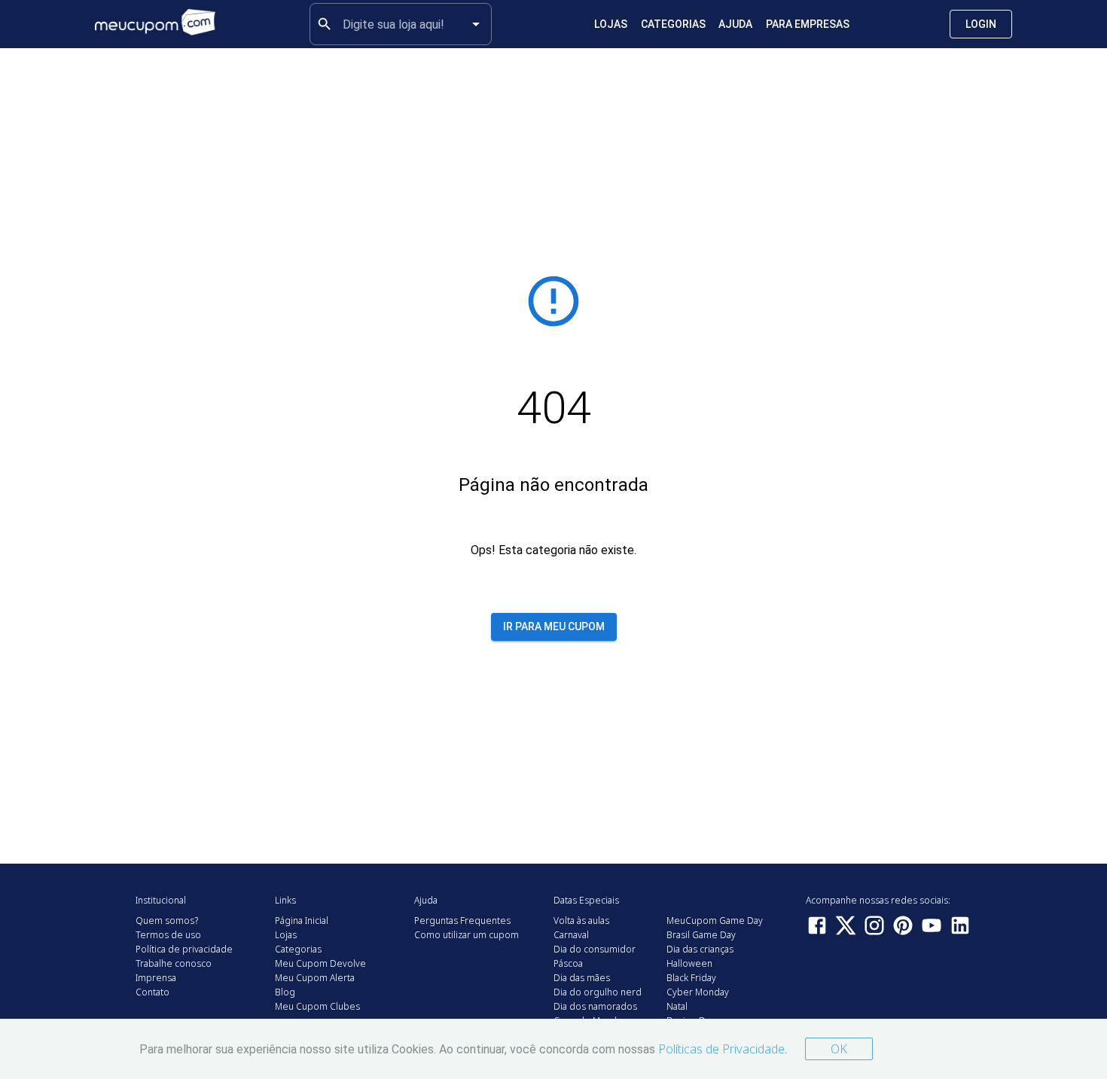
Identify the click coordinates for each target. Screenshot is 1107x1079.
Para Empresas (807, 24)
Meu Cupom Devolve (320, 963)
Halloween (689, 963)
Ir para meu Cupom (554, 626)
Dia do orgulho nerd (598, 992)
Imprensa (156, 977)
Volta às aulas (581, 920)
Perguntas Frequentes (462, 920)
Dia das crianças (699, 949)
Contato (152, 992)
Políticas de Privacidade (721, 1049)
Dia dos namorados (595, 1006)
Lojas (610, 24)
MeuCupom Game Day (714, 920)
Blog (285, 992)
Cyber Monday (697, 992)
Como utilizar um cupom (466, 934)
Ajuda (735, 24)
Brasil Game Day (701, 934)
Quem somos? (167, 920)
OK (839, 1049)
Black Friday (691, 977)
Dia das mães (582, 977)
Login (980, 24)
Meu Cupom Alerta (315, 977)
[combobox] (400, 24)
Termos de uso (168, 934)
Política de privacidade (184, 949)
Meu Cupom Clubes (317, 1006)
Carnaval (571, 934)
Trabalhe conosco (174, 963)
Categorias (673, 24)
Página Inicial (301, 920)
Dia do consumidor (595, 949)
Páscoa (568, 963)
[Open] (475, 24)
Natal (677, 1006)
